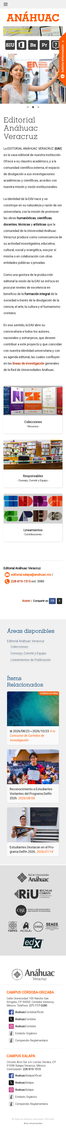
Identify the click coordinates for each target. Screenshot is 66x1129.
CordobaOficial (29, 1012)
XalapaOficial (28, 1075)
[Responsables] (33, 454)
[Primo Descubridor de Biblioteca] (44, 45)
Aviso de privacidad (33, 1123)
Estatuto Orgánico (26, 1033)
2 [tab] (33, 107)
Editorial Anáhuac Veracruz (25, 641)
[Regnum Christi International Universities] (33, 894)
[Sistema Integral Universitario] (10, 45)
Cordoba (25, 1019)
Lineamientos (33, 530)
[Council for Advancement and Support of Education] (33, 910)
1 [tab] (28, 107)
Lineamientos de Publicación (31, 660)
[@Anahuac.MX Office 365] (21, 45)
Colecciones (33, 422)
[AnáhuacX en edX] (33, 943)
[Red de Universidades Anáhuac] (33, 877)
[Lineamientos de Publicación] (33, 508)
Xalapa (24, 1082)
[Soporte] (56, 45)
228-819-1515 (21, 581)
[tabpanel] (33, 79)
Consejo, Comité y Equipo (28, 653)
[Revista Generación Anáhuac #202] (33, 31)
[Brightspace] (33, 45)
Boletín (26, 600)
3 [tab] (38, 107)
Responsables (33, 476)
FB (52, 600)
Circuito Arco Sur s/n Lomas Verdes (29, 1062)
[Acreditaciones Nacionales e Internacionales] (33, 926)
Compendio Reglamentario (31, 1040)
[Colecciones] (33, 400)
